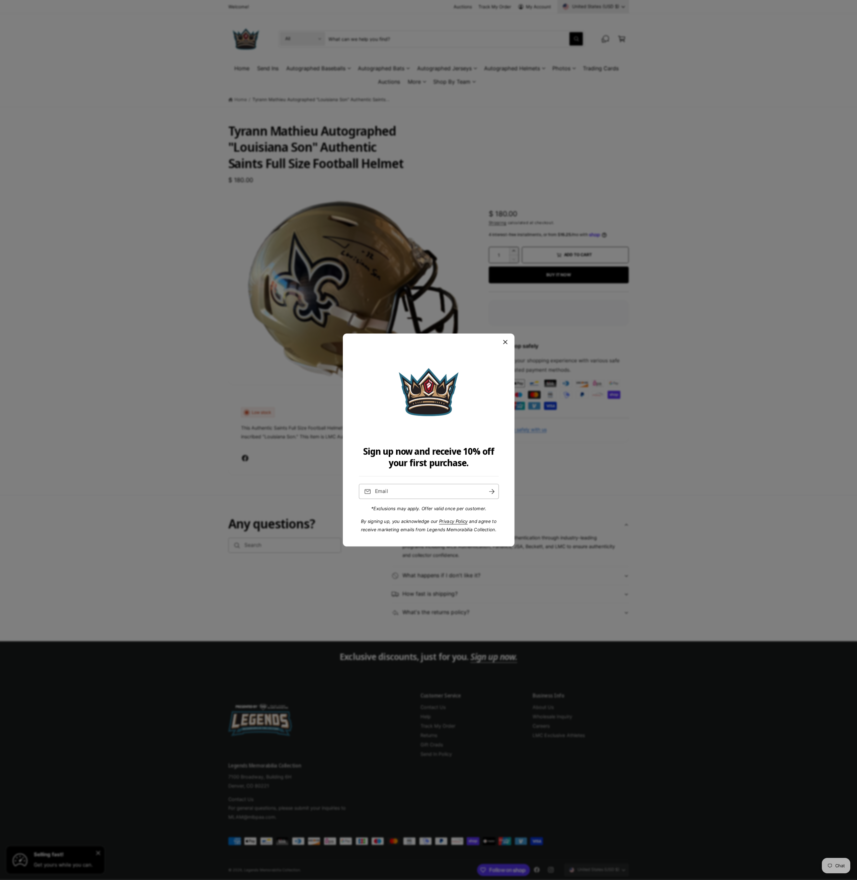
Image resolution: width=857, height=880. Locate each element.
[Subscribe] (491, 491)
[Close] (505, 342)
